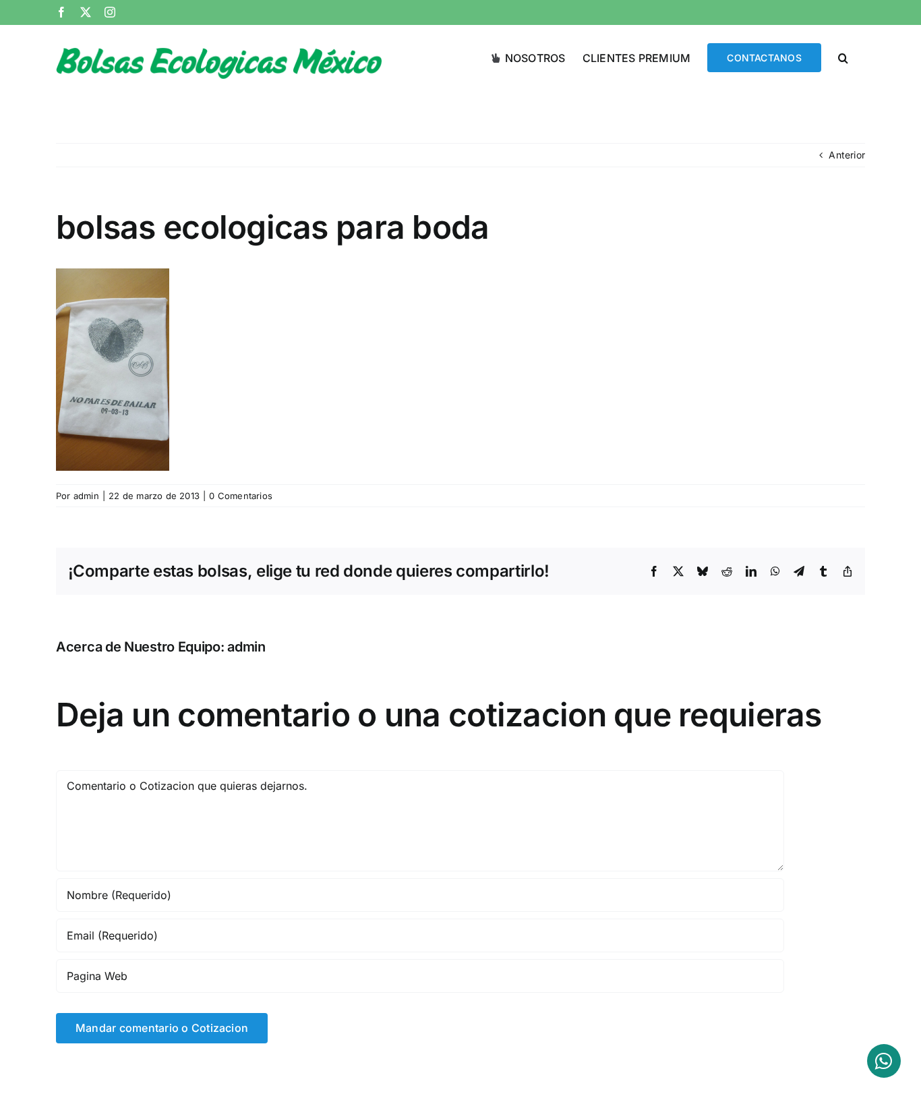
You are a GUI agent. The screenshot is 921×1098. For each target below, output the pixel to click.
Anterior (847, 155)
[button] (843, 56)
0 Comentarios (240, 495)
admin (86, 495)
